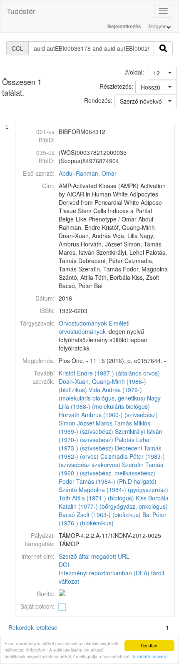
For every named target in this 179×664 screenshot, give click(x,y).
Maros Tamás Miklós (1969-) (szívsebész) (104, 427)
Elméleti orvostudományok (94, 327)
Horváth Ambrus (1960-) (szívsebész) (108, 414)
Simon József (76, 423)
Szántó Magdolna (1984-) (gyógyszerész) (113, 489)
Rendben (150, 645)
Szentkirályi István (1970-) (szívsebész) (110, 435)
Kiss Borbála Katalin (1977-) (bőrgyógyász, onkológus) (114, 502)
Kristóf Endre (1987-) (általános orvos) (109, 373)
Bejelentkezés (124, 27)
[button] (162, 73)
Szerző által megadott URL (94, 556)
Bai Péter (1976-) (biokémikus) (113, 518)
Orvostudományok (83, 323)
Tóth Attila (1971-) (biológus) (96, 498)
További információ (150, 656)
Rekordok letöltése (32, 627)
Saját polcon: (37, 606)
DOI (64, 564)
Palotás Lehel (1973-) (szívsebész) (105, 443)
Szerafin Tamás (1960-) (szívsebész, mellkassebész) (111, 468)
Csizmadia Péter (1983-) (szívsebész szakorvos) (112, 460)
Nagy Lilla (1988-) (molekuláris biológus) (110, 402)
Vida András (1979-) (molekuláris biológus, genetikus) (102, 393)
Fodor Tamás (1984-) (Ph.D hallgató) (108, 481)
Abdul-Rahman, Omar (88, 173)
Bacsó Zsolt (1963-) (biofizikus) (100, 514)
